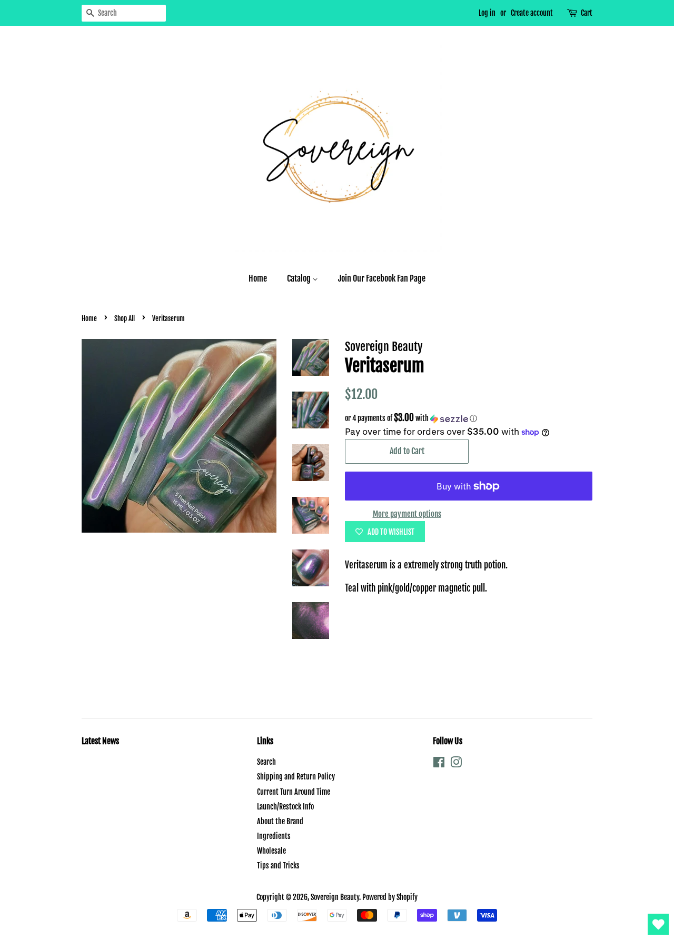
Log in (487, 12)
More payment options (407, 514)
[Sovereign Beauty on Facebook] (439, 764)
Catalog (299, 278)
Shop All (124, 318)
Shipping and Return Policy (296, 777)
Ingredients (274, 836)
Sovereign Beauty (335, 897)
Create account (532, 12)
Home (258, 278)
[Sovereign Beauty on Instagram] (456, 764)
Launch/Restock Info (285, 807)
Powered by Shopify (390, 897)
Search (266, 762)
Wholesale (271, 851)
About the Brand (280, 821)
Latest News (100, 741)
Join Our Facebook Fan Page (381, 278)
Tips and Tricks (278, 866)
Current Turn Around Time (293, 792)
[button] (468, 418)
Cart (586, 12)
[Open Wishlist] (658, 924)
